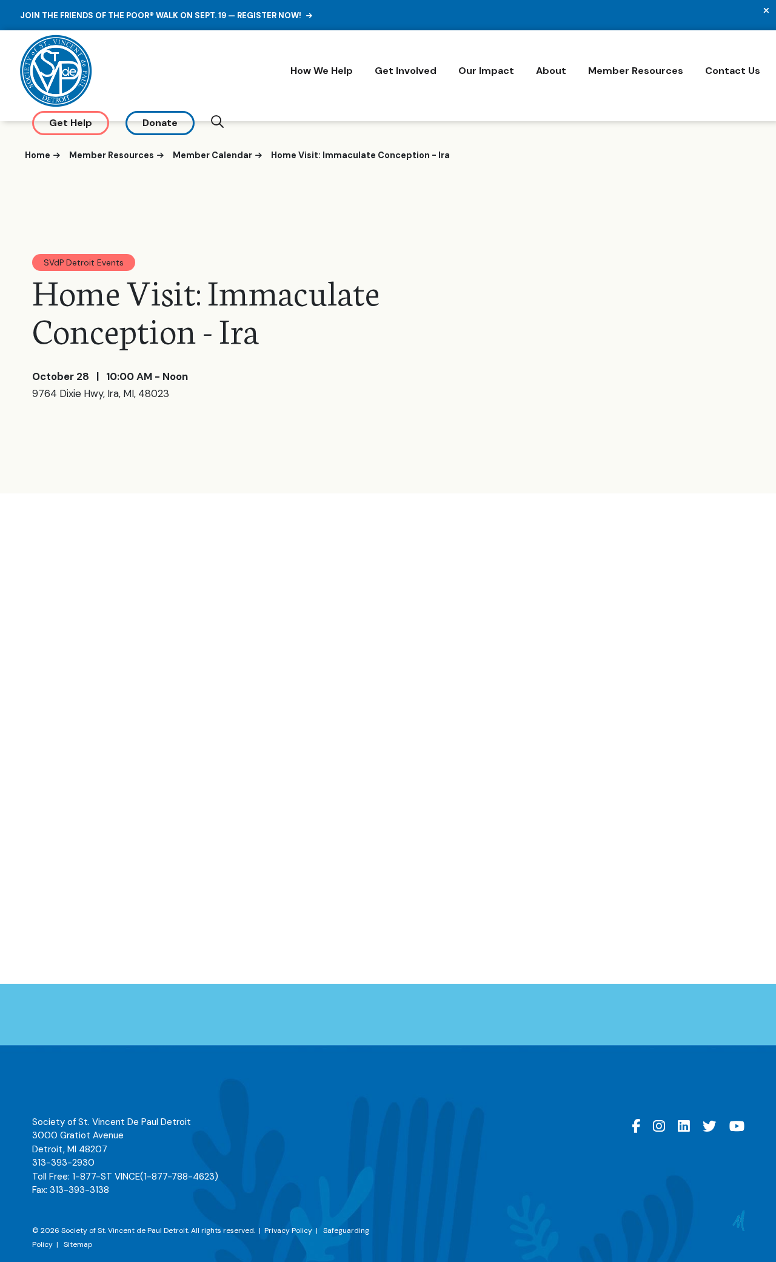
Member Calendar (212, 155)
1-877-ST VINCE (145, 1176)
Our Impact (486, 70)
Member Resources (635, 70)
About (551, 70)
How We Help (321, 70)
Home (37, 155)
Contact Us (732, 70)
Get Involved (405, 70)
